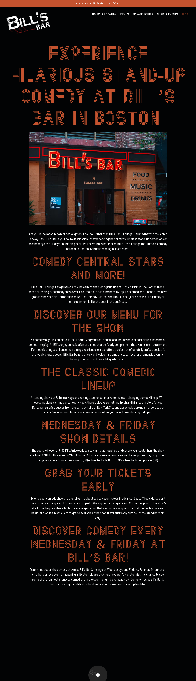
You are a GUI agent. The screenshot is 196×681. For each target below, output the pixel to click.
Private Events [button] (143, 14)
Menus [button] (124, 14)
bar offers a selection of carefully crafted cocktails (133, 349)
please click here (100, 574)
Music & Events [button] (167, 14)
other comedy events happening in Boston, (62, 574)
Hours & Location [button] (104, 14)
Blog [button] (185, 14)
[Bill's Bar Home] (28, 22)
